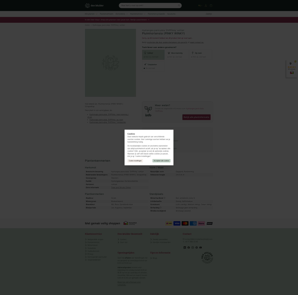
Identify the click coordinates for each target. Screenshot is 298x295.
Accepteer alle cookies (161, 161)
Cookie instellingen (135, 161)
